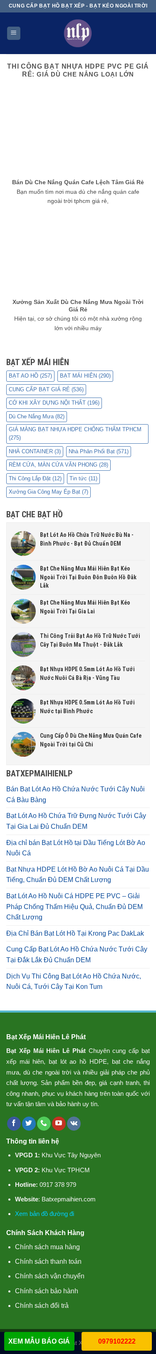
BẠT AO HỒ (30, 376)
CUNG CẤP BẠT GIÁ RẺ (46, 389)
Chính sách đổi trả (42, 1305)
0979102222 (117, 1341)
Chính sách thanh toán (48, 1261)
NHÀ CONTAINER (35, 451)
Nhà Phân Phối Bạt (99, 451)
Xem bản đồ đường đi (44, 1213)
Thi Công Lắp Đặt (35, 478)
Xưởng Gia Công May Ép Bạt (48, 492)
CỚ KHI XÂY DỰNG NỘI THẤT (54, 403)
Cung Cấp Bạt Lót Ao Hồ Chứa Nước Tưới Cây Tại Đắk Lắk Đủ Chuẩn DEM (76, 955)
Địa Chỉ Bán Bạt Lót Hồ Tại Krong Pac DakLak (75, 933)
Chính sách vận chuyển (49, 1276)
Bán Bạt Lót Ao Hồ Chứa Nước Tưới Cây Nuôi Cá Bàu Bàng (75, 794)
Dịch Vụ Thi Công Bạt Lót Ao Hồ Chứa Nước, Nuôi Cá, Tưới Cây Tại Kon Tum (73, 982)
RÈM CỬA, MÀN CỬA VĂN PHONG (58, 465)
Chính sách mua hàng (47, 1246)
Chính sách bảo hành (46, 1291)
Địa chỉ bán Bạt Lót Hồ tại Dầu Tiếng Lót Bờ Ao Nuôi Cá (75, 848)
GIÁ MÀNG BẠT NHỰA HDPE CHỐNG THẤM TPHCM (75, 433)
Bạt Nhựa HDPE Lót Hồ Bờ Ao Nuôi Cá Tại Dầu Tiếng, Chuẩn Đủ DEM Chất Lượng (77, 875)
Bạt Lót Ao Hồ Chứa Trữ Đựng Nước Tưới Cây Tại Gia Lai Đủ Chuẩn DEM (76, 821)
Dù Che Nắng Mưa (36, 416)
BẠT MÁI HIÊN (85, 376)
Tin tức (83, 478)
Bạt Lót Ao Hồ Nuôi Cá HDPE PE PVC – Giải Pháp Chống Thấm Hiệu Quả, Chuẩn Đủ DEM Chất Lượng (74, 906)
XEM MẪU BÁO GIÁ (39, 1341)
